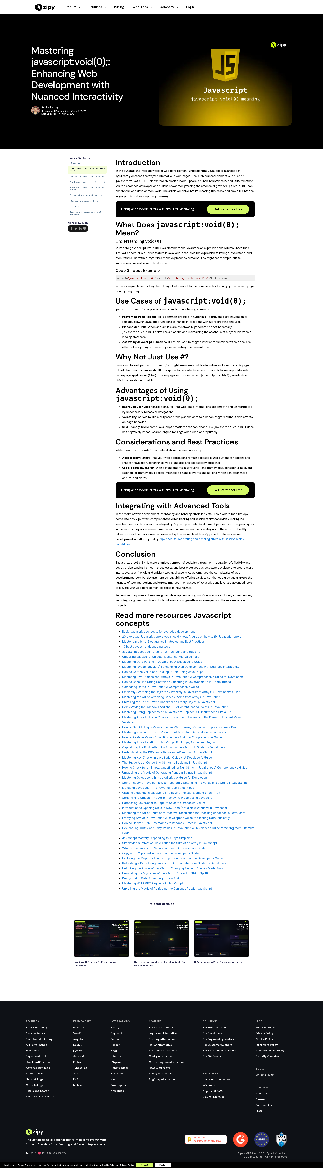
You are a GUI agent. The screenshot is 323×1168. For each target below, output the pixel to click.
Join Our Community (216, 1079)
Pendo (115, 1039)
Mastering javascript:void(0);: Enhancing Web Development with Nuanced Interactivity (180, 666)
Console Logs (34, 1085)
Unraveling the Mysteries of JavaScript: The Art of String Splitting (166, 873)
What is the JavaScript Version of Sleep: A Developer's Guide (163, 848)
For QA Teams (212, 1056)
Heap (114, 1079)
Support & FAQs (213, 1091)
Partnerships (264, 1105)
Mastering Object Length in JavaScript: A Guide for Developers (165, 777)
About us (261, 1093)
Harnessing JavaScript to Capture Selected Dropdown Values (164, 803)
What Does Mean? (87, 169)
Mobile (77, 1085)
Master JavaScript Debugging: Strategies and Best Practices (163, 641)
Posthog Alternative (162, 1039)
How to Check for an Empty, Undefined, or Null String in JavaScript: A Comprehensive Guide (184, 767)
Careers (261, 1099)
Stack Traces (34, 1073)
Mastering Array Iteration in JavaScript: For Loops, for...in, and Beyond (169, 742)
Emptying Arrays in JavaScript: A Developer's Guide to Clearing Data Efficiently (176, 818)
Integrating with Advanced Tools (85, 201)
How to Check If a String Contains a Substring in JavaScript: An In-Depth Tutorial (177, 682)
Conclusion (75, 206)
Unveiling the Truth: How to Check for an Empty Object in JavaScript (168, 702)
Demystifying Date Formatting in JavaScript (152, 878)
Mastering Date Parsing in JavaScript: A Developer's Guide (162, 661)
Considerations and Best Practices (86, 195)
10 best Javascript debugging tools (146, 646)
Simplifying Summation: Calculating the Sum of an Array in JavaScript (169, 843)
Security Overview (267, 1056)
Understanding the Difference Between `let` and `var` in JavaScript (167, 752)
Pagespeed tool (36, 1056)
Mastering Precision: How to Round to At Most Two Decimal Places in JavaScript (176, 732)
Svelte (77, 1073)
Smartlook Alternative (163, 1050)
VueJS (77, 1033)
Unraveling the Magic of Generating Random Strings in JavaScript (167, 772)
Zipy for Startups (213, 1097)
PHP (75, 1079)
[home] (45, 7)
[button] (76, 7)
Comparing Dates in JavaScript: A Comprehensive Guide (160, 687)
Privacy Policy (265, 1033)
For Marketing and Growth (220, 1050)
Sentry (115, 1027)
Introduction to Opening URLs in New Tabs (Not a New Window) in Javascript (174, 808)
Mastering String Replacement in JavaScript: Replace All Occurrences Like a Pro (176, 712)
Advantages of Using (87, 188)
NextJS (77, 1045)
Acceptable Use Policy (270, 1050)
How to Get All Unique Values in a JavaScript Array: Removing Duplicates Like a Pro (179, 727)
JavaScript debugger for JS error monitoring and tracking (161, 651)
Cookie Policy (264, 1039)
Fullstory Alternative (162, 1027)
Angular (78, 1039)
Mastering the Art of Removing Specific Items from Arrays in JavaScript (171, 697)
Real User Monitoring (39, 1039)
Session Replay (35, 1033)
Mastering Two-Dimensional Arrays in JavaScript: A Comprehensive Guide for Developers (183, 677)
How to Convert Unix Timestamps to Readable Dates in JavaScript (167, 823)
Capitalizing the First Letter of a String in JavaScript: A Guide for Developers (173, 747)
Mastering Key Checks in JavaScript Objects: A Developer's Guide (167, 757)
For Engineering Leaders (218, 1039)
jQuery (77, 1050)
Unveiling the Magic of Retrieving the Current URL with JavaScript (167, 888)
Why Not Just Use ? (87, 182)
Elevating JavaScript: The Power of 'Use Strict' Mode (158, 787)
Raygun (115, 1050)
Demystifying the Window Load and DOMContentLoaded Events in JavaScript (175, 707)
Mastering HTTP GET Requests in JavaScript (152, 883)
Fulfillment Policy (267, 1045)
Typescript (80, 1068)
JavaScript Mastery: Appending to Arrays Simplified (157, 838)
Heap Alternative (159, 1068)
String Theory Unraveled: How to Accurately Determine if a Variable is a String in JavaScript (184, 782)
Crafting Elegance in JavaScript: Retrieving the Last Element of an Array (171, 792)
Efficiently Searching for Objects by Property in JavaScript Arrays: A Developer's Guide (181, 692)
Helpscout (117, 1073)
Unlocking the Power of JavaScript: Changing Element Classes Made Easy (172, 868)
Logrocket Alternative (163, 1033)
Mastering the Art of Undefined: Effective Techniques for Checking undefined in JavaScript (183, 813)
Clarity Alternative (160, 1056)
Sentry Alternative (160, 1073)
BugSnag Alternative (162, 1079)
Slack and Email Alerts (40, 1096)
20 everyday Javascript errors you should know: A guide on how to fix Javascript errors (181, 636)
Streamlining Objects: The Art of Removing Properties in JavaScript (167, 797)
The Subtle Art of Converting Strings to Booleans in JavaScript (164, 762)
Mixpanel (116, 1062)
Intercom (116, 1056)
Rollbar (115, 1045)
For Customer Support (217, 1045)
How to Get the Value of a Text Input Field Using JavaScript (162, 672)
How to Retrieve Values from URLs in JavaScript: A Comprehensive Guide (172, 737)
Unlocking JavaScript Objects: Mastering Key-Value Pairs (160, 656)
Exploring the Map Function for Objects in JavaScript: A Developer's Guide (172, 858)
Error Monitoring (36, 1027)
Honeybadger (119, 1068)
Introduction (75, 163)
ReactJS (78, 1027)
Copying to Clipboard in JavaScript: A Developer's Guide (160, 853)
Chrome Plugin (265, 1075)
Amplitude (117, 1091)
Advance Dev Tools (38, 1068)
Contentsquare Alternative (166, 1062)
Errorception (119, 1085)
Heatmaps (32, 1050)
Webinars (209, 1085)
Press (259, 1111)
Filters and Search (37, 1091)
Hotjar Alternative (160, 1045)
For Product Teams (215, 1027)
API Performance (36, 1045)
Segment (116, 1033)
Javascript (80, 1056)
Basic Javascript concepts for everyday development (158, 631)
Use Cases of (87, 176)
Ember (77, 1062)
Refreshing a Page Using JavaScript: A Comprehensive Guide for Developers (174, 863)
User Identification (38, 1062)
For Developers (212, 1033)
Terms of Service (266, 1027)
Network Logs (34, 1079)
